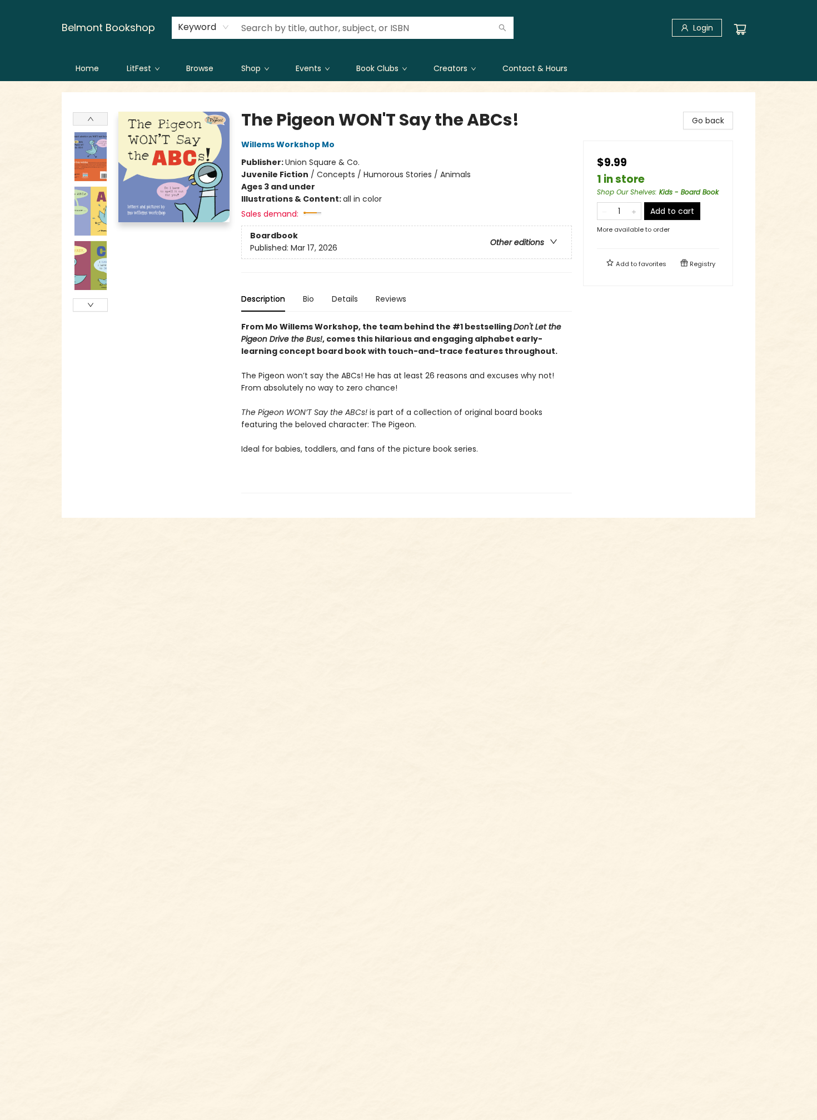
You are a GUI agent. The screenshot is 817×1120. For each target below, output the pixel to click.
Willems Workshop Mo (288, 144)
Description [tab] (263, 298)
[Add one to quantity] (634, 211)
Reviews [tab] (391, 298)
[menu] (408, 68)
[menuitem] (87, 68)
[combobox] (204, 27)
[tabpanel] (406, 407)
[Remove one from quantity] (604, 211)
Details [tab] (345, 298)
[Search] (502, 28)
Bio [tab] (308, 298)
